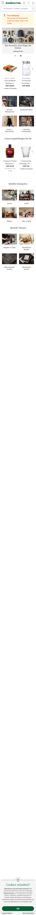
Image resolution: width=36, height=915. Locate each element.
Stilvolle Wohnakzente (9, 111)
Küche (26, 203)
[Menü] (2, 2)
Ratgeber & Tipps (10, 247)
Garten (9, 203)
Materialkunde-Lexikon (9, 268)
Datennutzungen (9, 893)
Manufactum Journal (26, 268)
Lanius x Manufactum (9, 130)
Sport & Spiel (26, 221)
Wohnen (9, 221)
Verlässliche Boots (26, 110)
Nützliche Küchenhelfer (26, 130)
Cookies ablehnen (7, 913)
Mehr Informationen (28, 913)
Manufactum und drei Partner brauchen (16, 888)
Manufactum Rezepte (26, 248)
